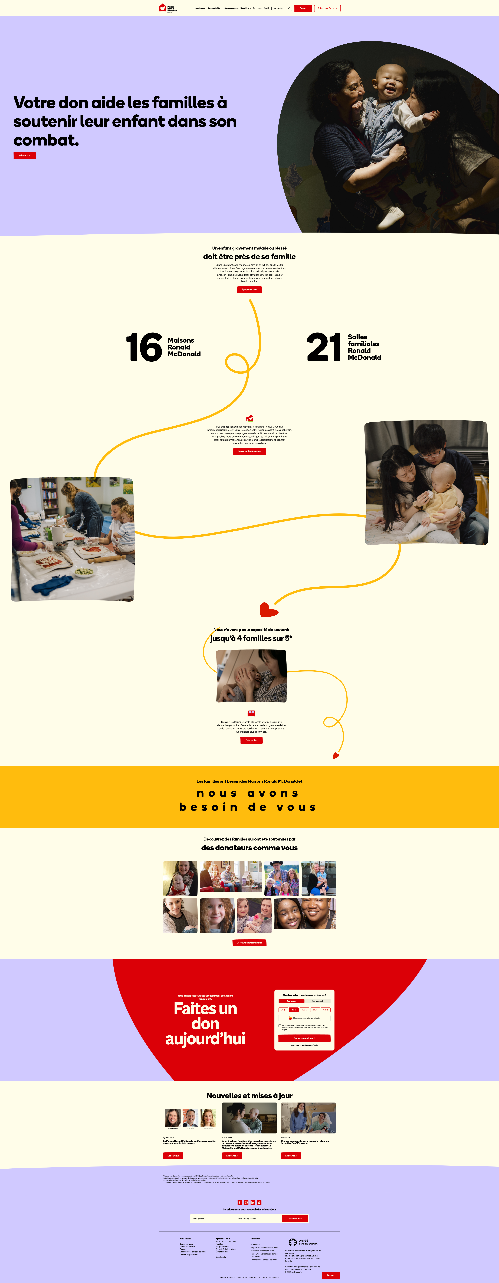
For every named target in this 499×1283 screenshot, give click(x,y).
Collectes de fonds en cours (262, 1251)
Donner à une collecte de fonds (264, 1260)
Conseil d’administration (225, 1249)
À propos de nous (231, 8)
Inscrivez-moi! (295, 1218)
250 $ (315, 1010)
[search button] (290, 8)
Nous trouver (200, 8)
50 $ (294, 1010)
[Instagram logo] (246, 1202)
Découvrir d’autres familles (249, 943)
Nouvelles (255, 1239)
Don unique (291, 1001)
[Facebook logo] (240, 1202)
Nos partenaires (222, 1246)
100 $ (304, 1010)
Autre (325, 1010)
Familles (219, 1244)
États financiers (222, 1252)
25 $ (283, 1010)
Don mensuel (317, 1001)
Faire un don (24, 155)
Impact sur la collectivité (226, 1241)
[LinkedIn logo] (253, 1202)
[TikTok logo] (259, 1202)
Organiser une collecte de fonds (304, 1045)
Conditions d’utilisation (227, 1277)
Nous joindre (246, 8)
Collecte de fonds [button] (326, 8)
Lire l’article (173, 1156)
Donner (303, 8)
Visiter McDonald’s (187, 1246)
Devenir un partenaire (189, 1254)
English (266, 8)
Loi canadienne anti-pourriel (269, 1277)
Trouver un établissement (249, 451)
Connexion (255, 1244)
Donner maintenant (304, 1038)
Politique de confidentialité (247, 1277)
